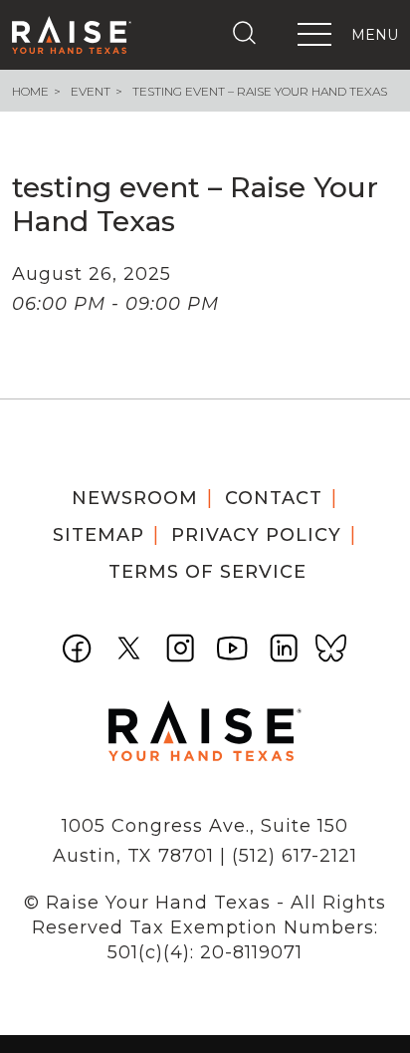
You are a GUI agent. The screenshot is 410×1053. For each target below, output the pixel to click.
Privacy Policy (256, 535)
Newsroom (135, 498)
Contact (273, 498)
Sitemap (98, 535)
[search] (249, 33)
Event (90, 91)
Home (30, 91)
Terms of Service (207, 572)
